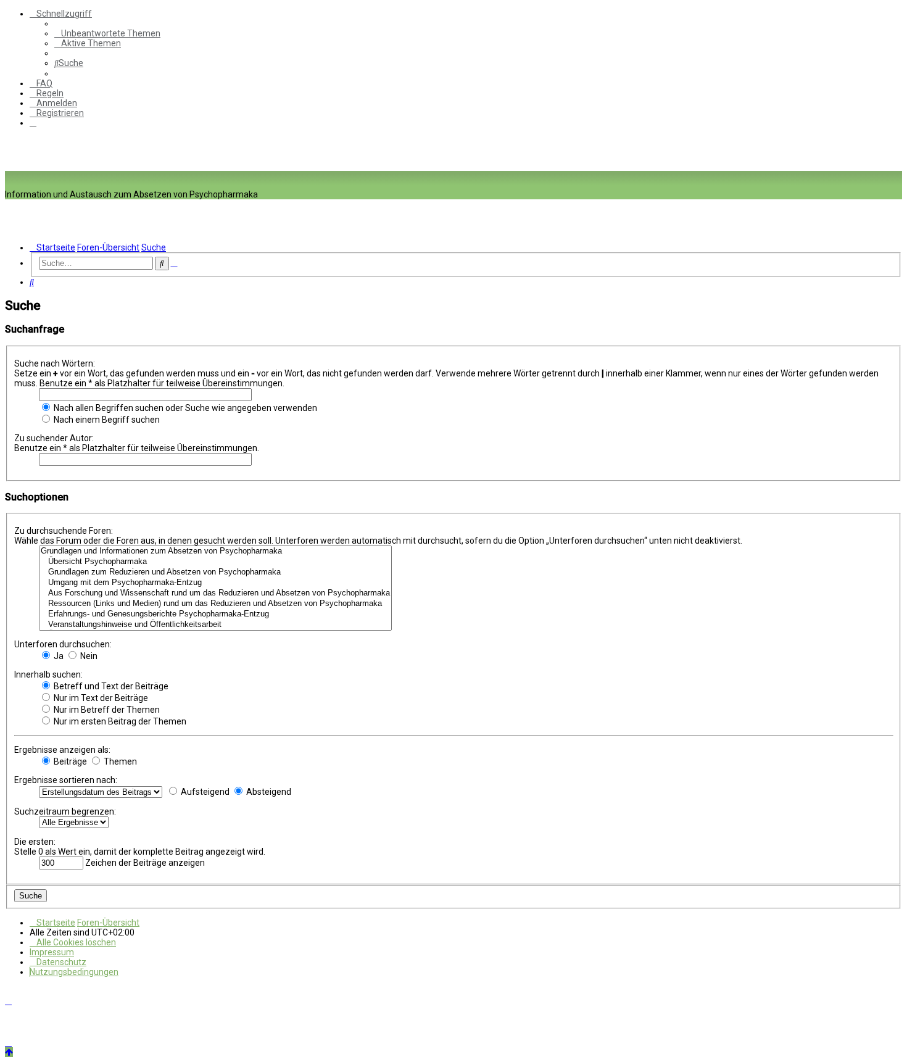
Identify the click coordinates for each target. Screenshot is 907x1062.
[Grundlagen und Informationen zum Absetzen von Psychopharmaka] (215, 551)
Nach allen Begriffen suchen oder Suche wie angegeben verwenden (184, 408)
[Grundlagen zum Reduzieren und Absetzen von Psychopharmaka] (215, 572)
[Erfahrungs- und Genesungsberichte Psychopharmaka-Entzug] (215, 614)
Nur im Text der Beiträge (100, 698)
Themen (119, 761)
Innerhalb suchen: (48, 674)
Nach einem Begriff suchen (106, 420)
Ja (58, 656)
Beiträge (69, 761)
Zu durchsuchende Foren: (63, 531)
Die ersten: (35, 842)
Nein (87, 656)
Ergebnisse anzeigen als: (62, 750)
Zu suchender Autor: (54, 438)
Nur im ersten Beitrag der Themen (119, 721)
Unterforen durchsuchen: (63, 644)
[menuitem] (107, 33)
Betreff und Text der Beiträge (110, 686)
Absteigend (267, 792)
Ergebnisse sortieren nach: (65, 780)
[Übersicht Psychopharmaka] (215, 562)
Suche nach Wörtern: (54, 363)
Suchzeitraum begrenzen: (65, 811)
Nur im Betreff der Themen (106, 710)
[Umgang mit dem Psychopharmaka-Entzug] (215, 583)
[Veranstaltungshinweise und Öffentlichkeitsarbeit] (215, 625)
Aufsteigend (204, 792)
